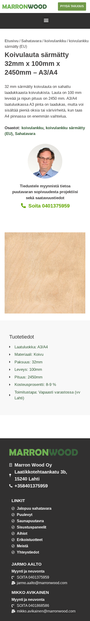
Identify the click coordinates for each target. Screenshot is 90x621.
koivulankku (55, 41)
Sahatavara (31, 41)
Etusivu (11, 41)
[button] (46, 20)
